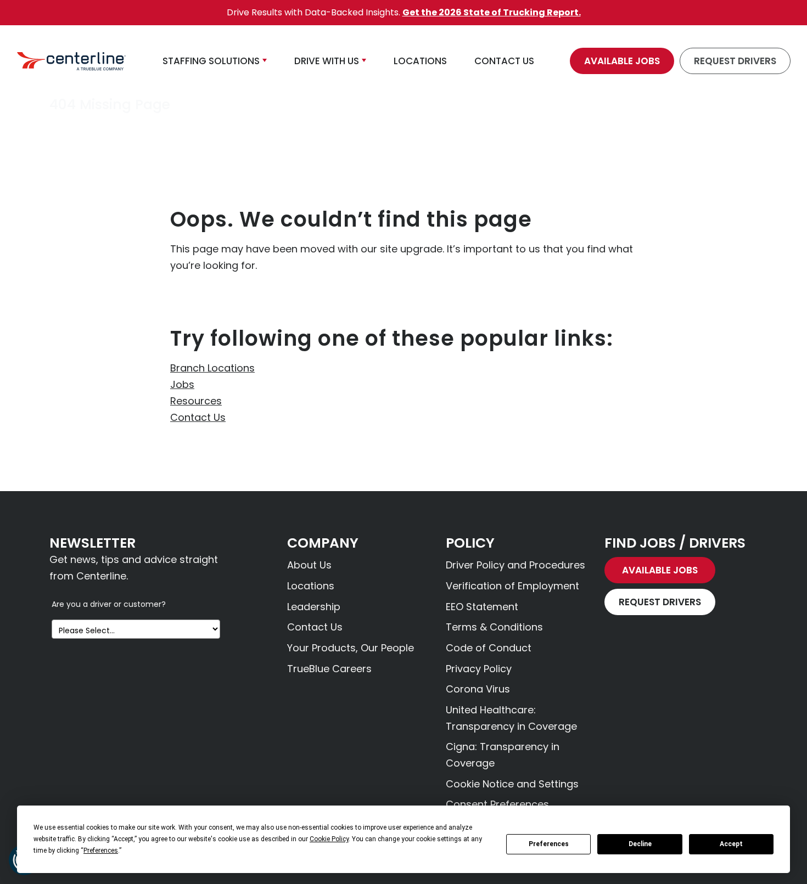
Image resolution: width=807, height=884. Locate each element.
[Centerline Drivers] (71, 61)
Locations (310, 586)
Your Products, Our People (350, 648)
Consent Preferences (497, 804)
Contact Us (198, 417)
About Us (309, 565)
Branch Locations (212, 368)
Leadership (313, 606)
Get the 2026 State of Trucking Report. (491, 12)
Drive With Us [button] (326, 60)
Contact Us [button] (504, 60)
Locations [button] (420, 60)
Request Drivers (735, 60)
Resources (196, 401)
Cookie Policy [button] (329, 839)
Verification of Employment (512, 586)
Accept (731, 844)
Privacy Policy (479, 668)
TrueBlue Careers (329, 668)
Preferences (549, 844)
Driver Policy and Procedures (515, 565)
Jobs (182, 384)
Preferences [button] (100, 850)
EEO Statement (482, 606)
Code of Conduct (488, 648)
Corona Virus (478, 689)
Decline (640, 844)
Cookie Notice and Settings (512, 784)
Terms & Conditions (494, 627)
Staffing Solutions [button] (211, 60)
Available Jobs (622, 60)
